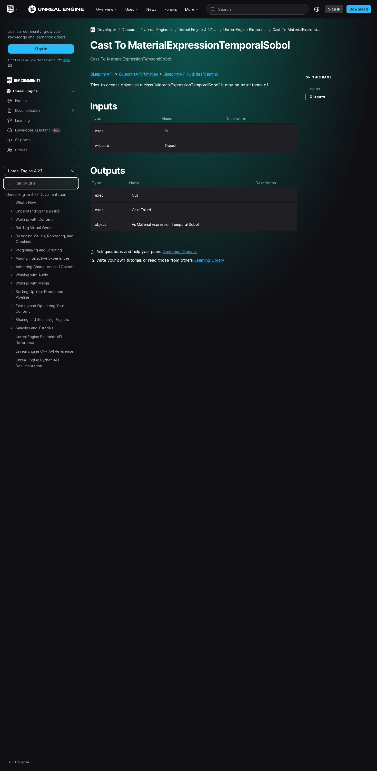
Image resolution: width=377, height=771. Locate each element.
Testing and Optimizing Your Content (40, 308)
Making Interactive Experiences (43, 258)
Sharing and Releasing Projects (42, 319)
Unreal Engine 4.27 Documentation (36, 194)
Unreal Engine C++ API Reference (44, 351)
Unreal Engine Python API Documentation (37, 363)
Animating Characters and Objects (45, 267)
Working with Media (32, 283)
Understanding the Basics (38, 211)
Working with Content (34, 219)
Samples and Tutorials (34, 328)
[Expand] (11, 202)
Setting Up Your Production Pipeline (39, 294)
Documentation (130, 29)
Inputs (315, 89)
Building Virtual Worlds (34, 228)
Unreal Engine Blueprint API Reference (39, 339)
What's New (26, 202)
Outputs (317, 97)
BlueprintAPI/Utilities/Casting (190, 74)
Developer (106, 29)
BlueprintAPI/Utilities (138, 74)
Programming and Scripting (39, 250)
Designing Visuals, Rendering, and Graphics (44, 239)
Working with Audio (32, 275)
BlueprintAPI (102, 74)
